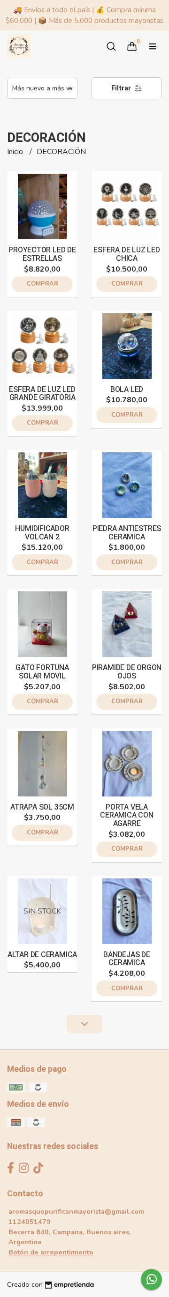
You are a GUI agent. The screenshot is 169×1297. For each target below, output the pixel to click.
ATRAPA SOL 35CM (42, 807)
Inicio (16, 152)
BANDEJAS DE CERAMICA (126, 959)
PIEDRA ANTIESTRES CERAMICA (126, 533)
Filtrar (121, 88)
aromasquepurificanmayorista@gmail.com (76, 1211)
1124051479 (29, 1221)
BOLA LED (126, 389)
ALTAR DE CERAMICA (42, 954)
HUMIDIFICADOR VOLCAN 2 (42, 533)
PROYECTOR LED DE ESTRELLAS (42, 254)
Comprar (42, 284)
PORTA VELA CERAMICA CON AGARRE (126, 815)
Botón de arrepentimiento (50, 1252)
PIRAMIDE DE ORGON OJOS (126, 672)
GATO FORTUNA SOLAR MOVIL (42, 672)
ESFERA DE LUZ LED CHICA (126, 254)
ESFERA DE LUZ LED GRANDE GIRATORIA (42, 394)
